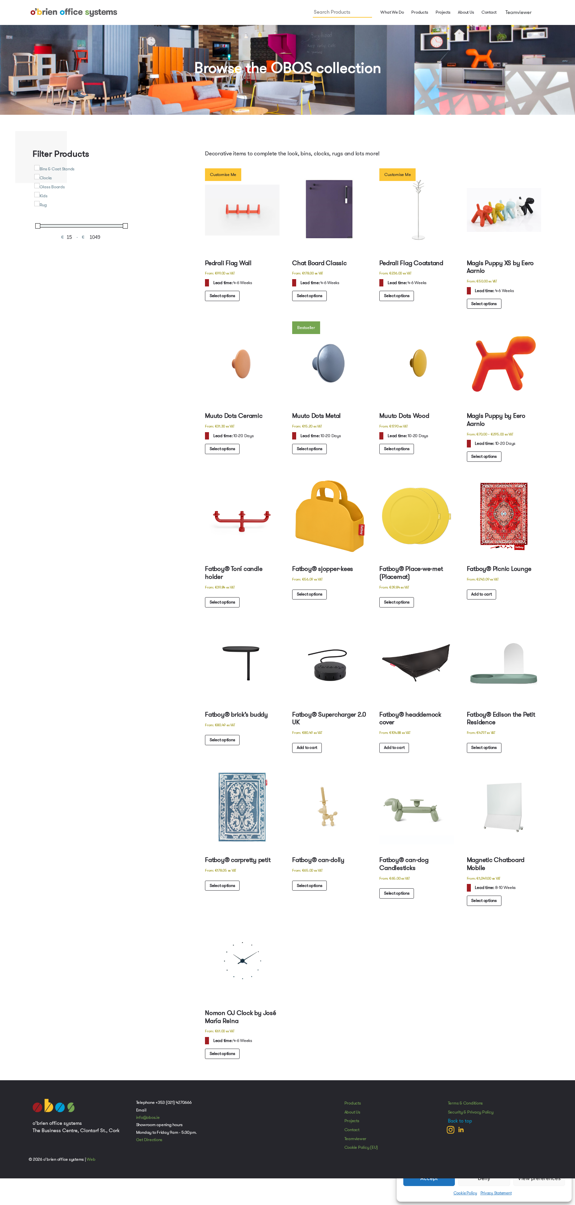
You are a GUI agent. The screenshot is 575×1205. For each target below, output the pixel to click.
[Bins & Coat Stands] (37, 167)
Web (91, 1163)
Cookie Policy (465, 1193)
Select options (223, 296)
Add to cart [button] (482, 596)
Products (352, 1107)
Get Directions (149, 1144)
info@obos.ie (148, 1121)
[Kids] (37, 194)
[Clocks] (37, 176)
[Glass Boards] (37, 185)
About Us (466, 12)
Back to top (460, 1125)
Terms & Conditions (465, 1107)
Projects (443, 12)
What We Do (392, 12)
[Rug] (37, 203)
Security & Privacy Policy (470, 1116)
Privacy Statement (496, 1193)
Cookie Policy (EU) (361, 1151)
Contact (488, 12)
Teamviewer (517, 12)
